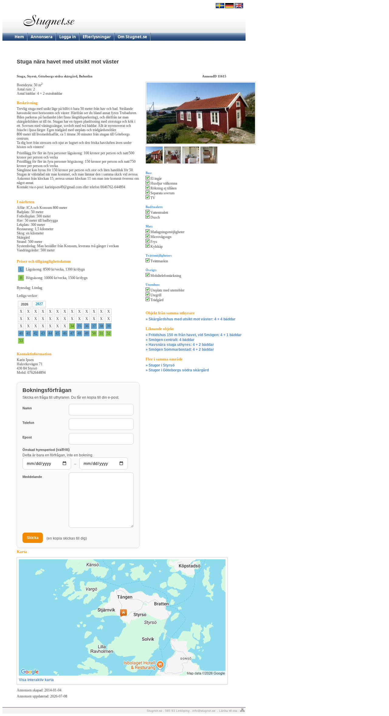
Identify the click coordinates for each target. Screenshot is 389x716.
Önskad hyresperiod (46, 450)
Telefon (28, 422)
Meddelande (32, 477)
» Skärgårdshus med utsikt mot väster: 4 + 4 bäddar (191, 319)
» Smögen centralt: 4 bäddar (170, 340)
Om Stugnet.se (132, 36)
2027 (39, 304)
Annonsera (42, 36)
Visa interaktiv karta (36, 680)
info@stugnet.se (203, 710)
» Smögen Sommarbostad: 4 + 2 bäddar (180, 349)
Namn (27, 408)
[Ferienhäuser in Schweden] (229, 7)
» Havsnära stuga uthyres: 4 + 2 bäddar (180, 345)
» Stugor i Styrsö (160, 365)
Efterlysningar (97, 36)
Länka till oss (228, 710)
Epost (27, 437)
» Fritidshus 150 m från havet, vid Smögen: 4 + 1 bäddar (194, 335)
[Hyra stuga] (220, 7)
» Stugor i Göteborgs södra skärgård (177, 370)
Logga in (67, 36)
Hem (19, 36)
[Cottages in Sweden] (239, 7)
